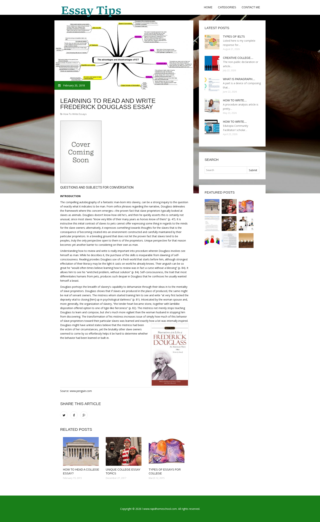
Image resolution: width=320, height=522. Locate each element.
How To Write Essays (75, 114)
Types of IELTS (234, 36)
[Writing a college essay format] (212, 223)
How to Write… (235, 100)
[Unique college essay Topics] (124, 451)
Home (208, 7)
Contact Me (251, 7)
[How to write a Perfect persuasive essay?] (212, 240)
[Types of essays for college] (167, 451)
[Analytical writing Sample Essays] (246, 223)
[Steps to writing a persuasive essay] (229, 240)
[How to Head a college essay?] (81, 451)
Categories (227, 7)
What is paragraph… (239, 79)
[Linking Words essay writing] (246, 240)
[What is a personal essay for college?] (229, 223)
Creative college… (238, 57)
